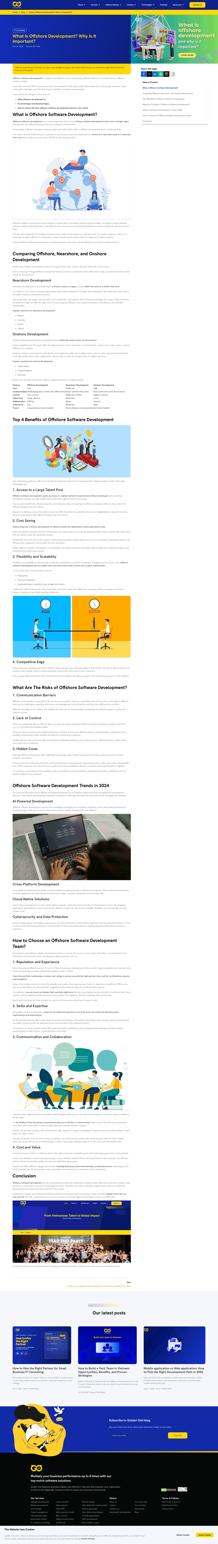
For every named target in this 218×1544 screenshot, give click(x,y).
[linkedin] (155, 74)
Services (94, 5)
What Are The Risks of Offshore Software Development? (166, 104)
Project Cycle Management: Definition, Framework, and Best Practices (99, 1286)
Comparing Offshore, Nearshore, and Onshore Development (167, 93)
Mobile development (39, 1505)
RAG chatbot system (90, 1522)
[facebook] (144, 74)
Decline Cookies (183, 1535)
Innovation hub (141, 1502)
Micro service (61, 1515)
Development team (39, 1515)
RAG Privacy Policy (170, 1505)
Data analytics (62, 1505)
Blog (23, 12)
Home (15, 12)
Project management (39, 1512)
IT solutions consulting (40, 1522)
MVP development (90, 1519)
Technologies (147, 5)
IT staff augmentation (91, 1515)
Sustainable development (120, 1512)
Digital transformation (65, 1519)
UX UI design (36, 1509)
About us (113, 1502)
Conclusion (147, 121)
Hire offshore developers (92, 1512)
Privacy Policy (168, 1509)
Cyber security (62, 1502)
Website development (40, 1502)
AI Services (60, 1522)
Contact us (114, 1509)
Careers (113, 1505)
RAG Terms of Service (171, 1502)
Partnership (139, 1509)
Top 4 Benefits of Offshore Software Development (163, 99)
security (16, 727)
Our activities (140, 1505)
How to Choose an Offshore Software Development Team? (167, 115)
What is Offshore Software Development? (160, 88)
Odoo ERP (60, 1509)
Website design (88, 1502)
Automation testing (38, 1519)
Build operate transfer (65, 1512)
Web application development (94, 1505)
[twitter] (149, 74)
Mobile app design (90, 1509)
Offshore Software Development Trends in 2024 (162, 110)
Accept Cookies (204, 1535)
